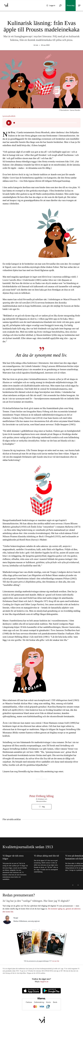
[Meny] (79, 5)
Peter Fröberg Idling (41, 796)
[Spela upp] (9, 122)
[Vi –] (6, 5)
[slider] (14, 123)
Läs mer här (55, 961)
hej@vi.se (44, 981)
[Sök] (60, 5)
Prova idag (70, 5)
